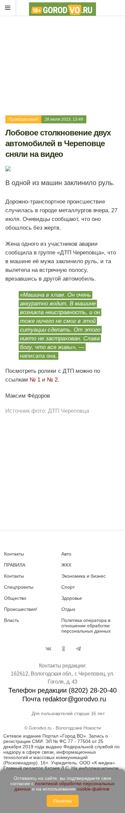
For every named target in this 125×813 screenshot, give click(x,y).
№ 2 (52, 379)
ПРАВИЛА (14, 565)
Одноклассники (63, 649)
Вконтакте (48, 649)
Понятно (62, 801)
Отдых (68, 609)
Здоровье (71, 598)
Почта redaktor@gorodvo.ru (64, 699)
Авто (66, 554)
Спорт (68, 587)
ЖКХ (66, 565)
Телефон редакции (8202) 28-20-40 (62, 690)
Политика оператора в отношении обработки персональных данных (86, 626)
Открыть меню (8, 8)
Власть (11, 620)
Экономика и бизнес (83, 576)
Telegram (78, 649)
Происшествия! (23, 119)
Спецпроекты (18, 587)
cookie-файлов (93, 789)
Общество (15, 598)
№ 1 (35, 379)
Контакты (14, 554)
